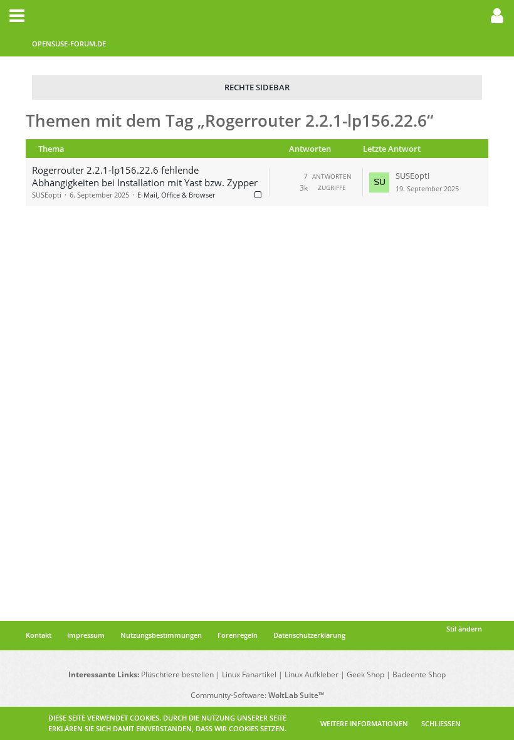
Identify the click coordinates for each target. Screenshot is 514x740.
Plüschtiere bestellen (177, 674)
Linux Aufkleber (311, 674)
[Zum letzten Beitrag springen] (379, 182)
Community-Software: (257, 695)
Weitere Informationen (364, 723)
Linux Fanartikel (249, 674)
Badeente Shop (419, 674)
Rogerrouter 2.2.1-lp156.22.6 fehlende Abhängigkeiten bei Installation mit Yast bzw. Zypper (145, 176)
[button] (17, 15)
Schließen (441, 723)
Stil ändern (464, 628)
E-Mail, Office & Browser (176, 194)
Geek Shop (365, 674)
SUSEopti (46, 194)
